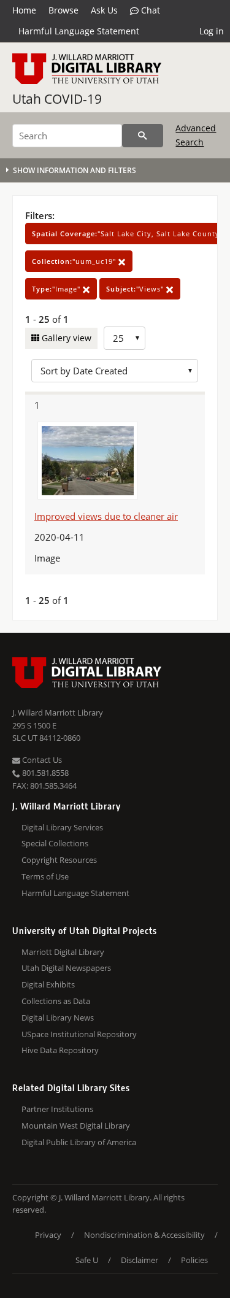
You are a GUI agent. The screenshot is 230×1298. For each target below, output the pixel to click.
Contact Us (41, 759)
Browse (63, 10)
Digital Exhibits (48, 984)
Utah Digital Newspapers (66, 967)
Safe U (86, 1259)
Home (24, 10)
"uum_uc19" (75, 261)
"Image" (57, 288)
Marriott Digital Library (62, 951)
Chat (149, 10)
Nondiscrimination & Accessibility (144, 1234)
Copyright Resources (59, 859)
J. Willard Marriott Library (57, 712)
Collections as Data (55, 1000)
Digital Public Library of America (78, 1142)
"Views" (136, 288)
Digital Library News (57, 1017)
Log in (211, 31)
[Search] (142, 135)
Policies (194, 1259)
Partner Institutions (57, 1109)
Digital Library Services (62, 827)
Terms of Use (45, 876)
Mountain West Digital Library (75, 1125)
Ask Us (104, 10)
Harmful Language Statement (78, 31)
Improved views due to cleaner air (106, 516)
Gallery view (65, 338)
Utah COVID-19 (57, 98)
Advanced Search (195, 134)
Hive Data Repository (60, 1050)
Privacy (48, 1234)
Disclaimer (139, 1259)
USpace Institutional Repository (79, 1034)
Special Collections (54, 843)
